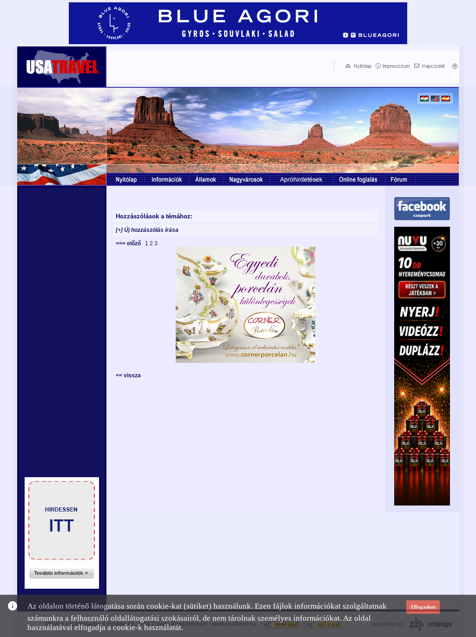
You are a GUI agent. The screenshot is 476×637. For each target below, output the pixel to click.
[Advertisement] (218, 65)
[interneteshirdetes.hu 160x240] (62, 586)
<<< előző (130, 243)
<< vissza (128, 375)
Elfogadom (423, 607)
